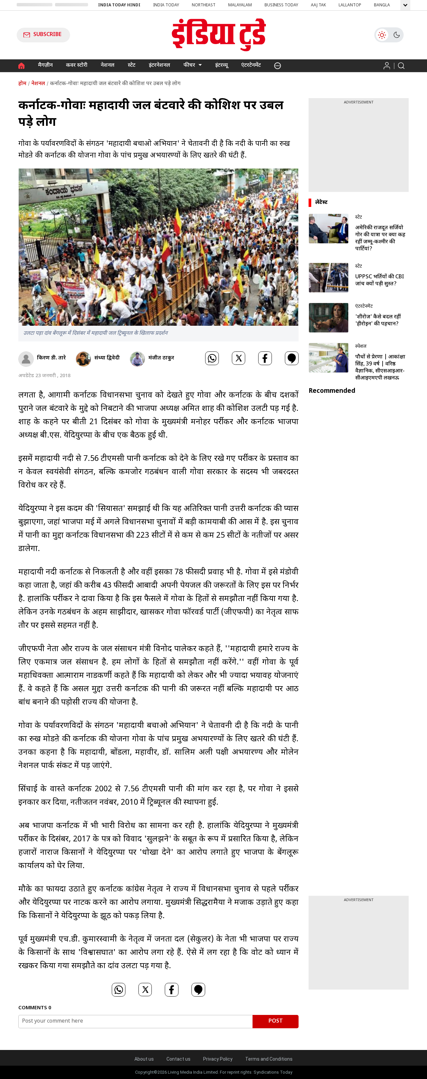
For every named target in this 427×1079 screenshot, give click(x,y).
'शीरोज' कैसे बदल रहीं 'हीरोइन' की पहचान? (378, 321)
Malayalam (240, 5)
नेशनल (107, 66)
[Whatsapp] (212, 359)
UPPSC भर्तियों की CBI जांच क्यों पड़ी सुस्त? (379, 281)
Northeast (204, 5)
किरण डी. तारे (51, 358)
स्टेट (131, 66)
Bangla (382, 5)
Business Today (281, 5)
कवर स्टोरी (76, 66)
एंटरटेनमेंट (251, 66)
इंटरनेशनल (159, 66)
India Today (166, 5)
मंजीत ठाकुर (161, 358)
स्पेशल (361, 346)
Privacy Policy (218, 1059)
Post (276, 1021)
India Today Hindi (119, 5)
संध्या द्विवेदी (107, 358)
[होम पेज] (21, 65)
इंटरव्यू (221, 66)
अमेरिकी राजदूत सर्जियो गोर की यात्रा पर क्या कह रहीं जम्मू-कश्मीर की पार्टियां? (380, 239)
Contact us (178, 1059)
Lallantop (350, 5)
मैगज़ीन (45, 66)
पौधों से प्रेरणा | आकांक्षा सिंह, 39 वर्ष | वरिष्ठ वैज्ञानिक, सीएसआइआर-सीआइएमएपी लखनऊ (380, 368)
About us (144, 1059)
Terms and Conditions (269, 1059)
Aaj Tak (318, 5)
